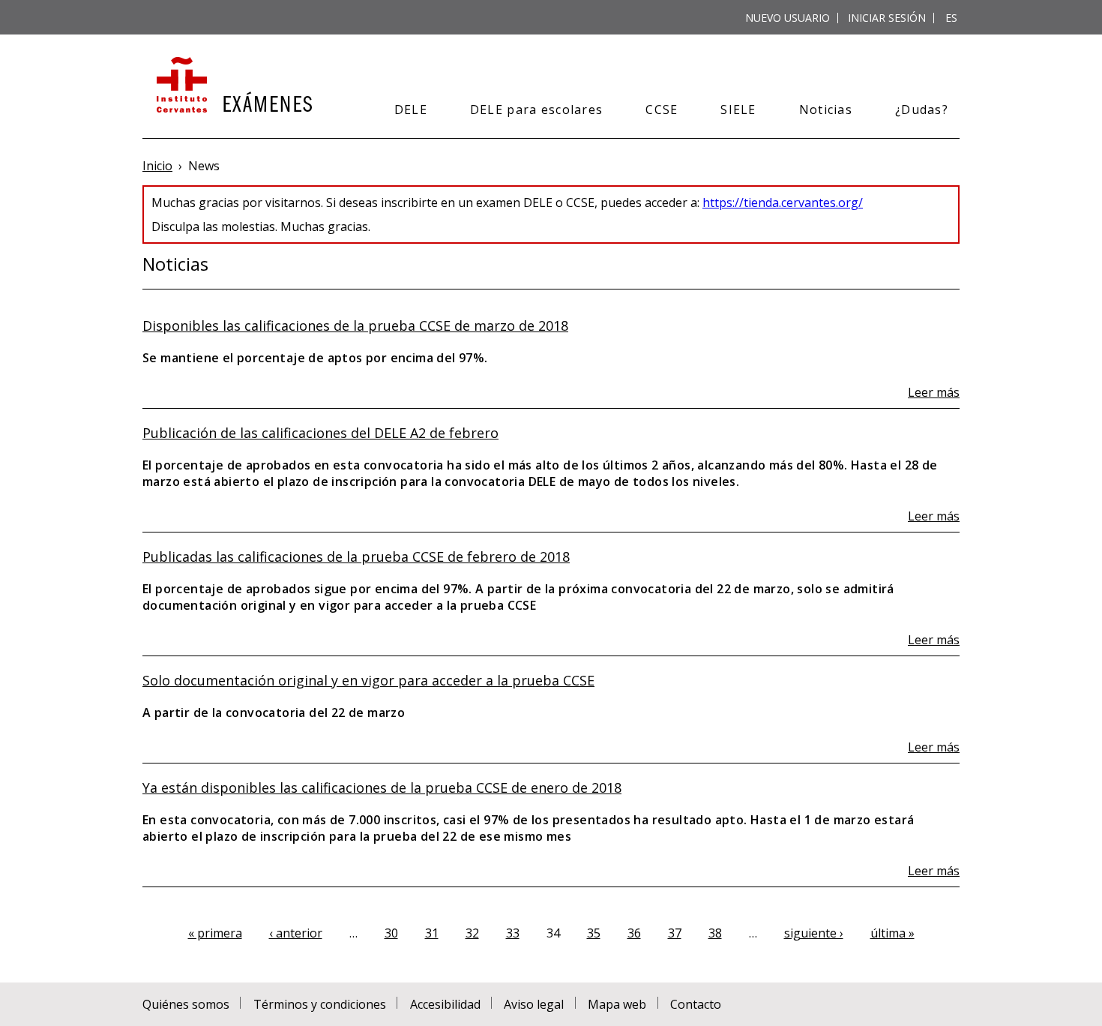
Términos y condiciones (319, 1004)
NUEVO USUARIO (787, 17)
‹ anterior (295, 933)
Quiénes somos (185, 1004)
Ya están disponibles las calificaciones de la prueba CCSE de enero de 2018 (381, 787)
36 (634, 933)
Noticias (825, 109)
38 (715, 933)
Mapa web (617, 1004)
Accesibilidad (445, 1004)
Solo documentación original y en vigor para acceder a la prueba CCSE (368, 680)
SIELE (738, 109)
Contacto (695, 1004)
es (951, 17)
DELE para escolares (536, 109)
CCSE (661, 109)
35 (593, 933)
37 (674, 933)
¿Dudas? (921, 109)
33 (513, 933)
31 (432, 933)
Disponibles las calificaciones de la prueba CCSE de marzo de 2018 (355, 325)
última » (892, 933)
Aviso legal (534, 1004)
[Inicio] (233, 86)
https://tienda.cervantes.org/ (782, 202)
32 (472, 933)
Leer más (934, 392)
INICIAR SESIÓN (887, 17)
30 (391, 933)
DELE (410, 109)
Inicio (157, 166)
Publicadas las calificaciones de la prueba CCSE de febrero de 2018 (356, 557)
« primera (215, 933)
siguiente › (813, 933)
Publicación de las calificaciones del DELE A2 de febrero (320, 433)
